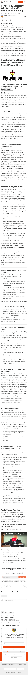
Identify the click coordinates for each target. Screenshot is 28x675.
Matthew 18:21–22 (11, 294)
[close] (24, 628)
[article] (14, 619)
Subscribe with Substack (15, 651)
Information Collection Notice (16, 656)
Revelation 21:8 (10, 363)
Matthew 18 (20, 352)
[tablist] (6, 596)
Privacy (20, 664)
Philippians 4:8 (14, 315)
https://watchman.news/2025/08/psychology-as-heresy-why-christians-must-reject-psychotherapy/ (14, 87)
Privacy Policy (14, 657)
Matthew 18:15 (7, 285)
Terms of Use (20, 654)
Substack (8, 672)
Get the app (20, 669)
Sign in (25, 1)
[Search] (25, 612)
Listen (25, 16)
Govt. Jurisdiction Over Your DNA (10, 625)
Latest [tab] (6, 612)
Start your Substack (10, 669)
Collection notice (14, 665)
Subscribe (20, 1)
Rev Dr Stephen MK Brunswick (10, 15)
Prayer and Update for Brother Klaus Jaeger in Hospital (9, 616)
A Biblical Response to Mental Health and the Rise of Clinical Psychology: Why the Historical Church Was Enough (14, 560)
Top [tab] (2, 612)
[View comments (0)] (7, 20)
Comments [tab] (4, 596)
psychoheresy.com (15, 245)
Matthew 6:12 (7, 298)
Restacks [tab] (10, 596)
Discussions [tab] (11, 612)
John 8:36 (10, 526)
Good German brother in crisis (8, 619)
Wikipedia (17, 465)
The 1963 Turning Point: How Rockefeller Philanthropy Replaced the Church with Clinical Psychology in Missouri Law (15, 554)
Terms (24, 664)
